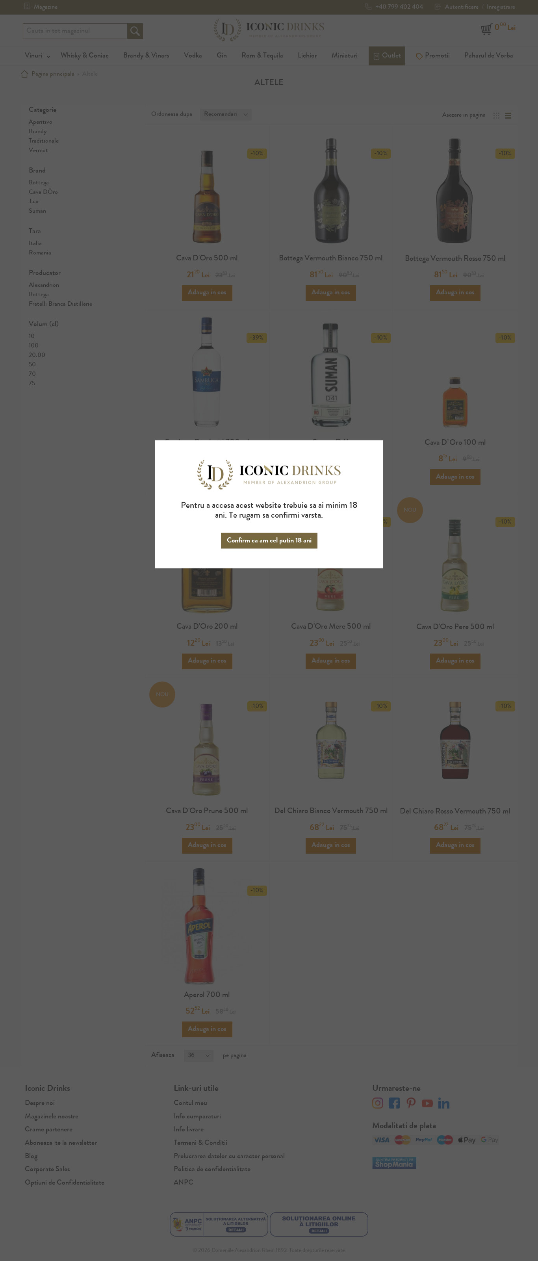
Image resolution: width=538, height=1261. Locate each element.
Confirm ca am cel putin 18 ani (269, 540)
